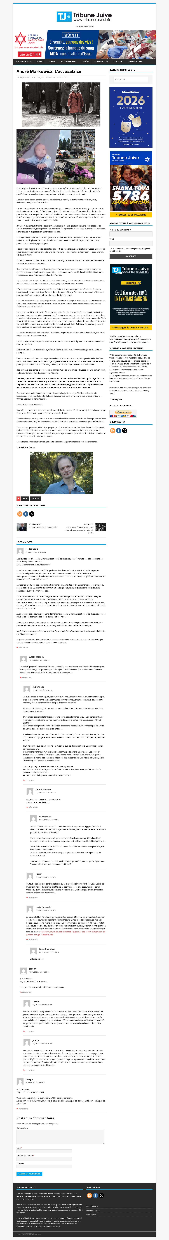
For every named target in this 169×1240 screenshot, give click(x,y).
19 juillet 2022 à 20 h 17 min (46, 910)
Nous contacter (92, 1206)
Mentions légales (93, 1210)
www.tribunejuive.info (72, 1204)
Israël (52, 61)
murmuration (135, 61)
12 (68, 77)
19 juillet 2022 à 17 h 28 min (46, 877)
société (85, 61)
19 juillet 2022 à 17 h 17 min (49, 820)
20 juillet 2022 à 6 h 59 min (35, 1083)
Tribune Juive (39, 77)
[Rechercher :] (131, 79)
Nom (19, 1148)
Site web (20, 1163)
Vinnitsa (35, 498)
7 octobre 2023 (23, 61)
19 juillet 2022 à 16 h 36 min (46, 793)
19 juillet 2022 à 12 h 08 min (42, 690)
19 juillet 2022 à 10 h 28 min (36, 552)
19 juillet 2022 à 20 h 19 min (49, 952)
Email (111, 239)
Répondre (23, 647)
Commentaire (22, 1128)
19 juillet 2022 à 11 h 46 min (42, 1005)
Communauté (101, 61)
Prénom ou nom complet (120, 230)
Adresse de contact (25, 1155)
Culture (118, 61)
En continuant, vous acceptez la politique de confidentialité (129, 249)
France (40, 61)
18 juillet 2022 (25, 77)
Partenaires (91, 1215)
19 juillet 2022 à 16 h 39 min (42, 1044)
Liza (25, 498)
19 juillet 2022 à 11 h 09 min (39, 660)
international (68, 61)
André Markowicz (56, 77)
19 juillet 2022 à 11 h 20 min (39, 972)
